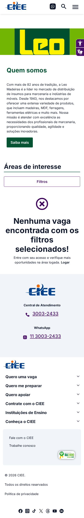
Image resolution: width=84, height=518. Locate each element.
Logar (65, 262)
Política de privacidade (21, 494)
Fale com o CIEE (21, 438)
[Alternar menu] (75, 7)
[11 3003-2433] (25, 337)
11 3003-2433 (45, 336)
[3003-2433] (27, 315)
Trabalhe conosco (22, 446)
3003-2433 (45, 313)
